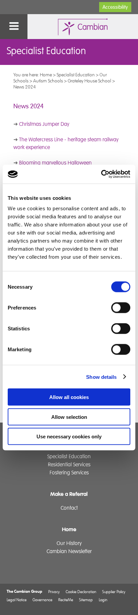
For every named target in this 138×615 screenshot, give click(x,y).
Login (103, 599)
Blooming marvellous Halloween (55, 162)
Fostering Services (69, 472)
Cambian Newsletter (69, 551)
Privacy (54, 591)
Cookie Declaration (81, 591)
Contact (69, 508)
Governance (42, 599)
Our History (69, 543)
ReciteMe (65, 599)
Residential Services (69, 464)
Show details (101, 376)
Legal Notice (16, 599)
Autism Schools (48, 81)
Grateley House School (89, 81)
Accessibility (115, 7)
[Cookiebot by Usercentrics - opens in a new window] (101, 174)
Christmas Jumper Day (44, 124)
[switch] (120, 307)
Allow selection (69, 417)
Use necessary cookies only (69, 436)
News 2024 (24, 87)
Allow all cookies (69, 397)
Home (46, 75)
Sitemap (86, 599)
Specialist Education (76, 75)
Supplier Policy (113, 591)
